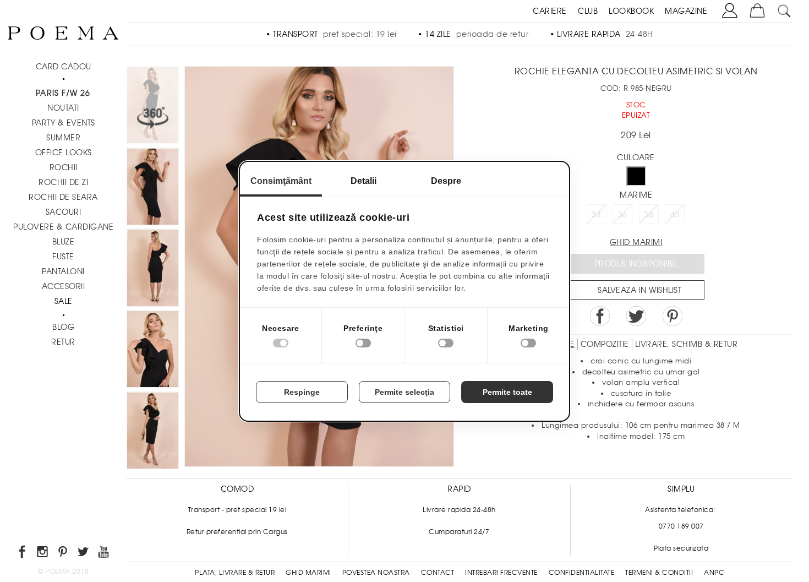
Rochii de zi (63, 182)
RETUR (63, 342)
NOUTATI (63, 108)
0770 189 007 (681, 526)
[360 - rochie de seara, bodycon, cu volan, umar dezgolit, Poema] (153, 188)
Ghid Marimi (308, 572)
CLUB (588, 11)
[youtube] (104, 553)
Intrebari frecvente (501, 572)
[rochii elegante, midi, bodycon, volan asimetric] (153, 269)
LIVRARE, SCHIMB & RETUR (686, 344)
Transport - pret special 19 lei (237, 510)
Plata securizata (681, 548)
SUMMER (63, 137)
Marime (636, 195)
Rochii (64, 167)
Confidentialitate (582, 572)
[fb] (23, 553)
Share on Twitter (636, 316)
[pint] (63, 553)
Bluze (63, 241)
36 (622, 214)
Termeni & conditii (659, 572)
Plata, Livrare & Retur (235, 572)
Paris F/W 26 (63, 93)
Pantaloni (63, 271)
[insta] (43, 553)
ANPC (714, 572)
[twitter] (84, 553)
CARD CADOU (63, 66)
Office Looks (63, 152)
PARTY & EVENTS (63, 122)
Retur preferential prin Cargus (237, 532)
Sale (63, 301)
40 (675, 214)
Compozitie (605, 344)
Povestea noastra (376, 572)
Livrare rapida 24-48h (459, 510)
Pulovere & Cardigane (63, 226)
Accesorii (63, 286)
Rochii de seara (63, 197)
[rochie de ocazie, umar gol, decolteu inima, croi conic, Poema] (153, 432)
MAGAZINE (686, 11)
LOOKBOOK (631, 11)
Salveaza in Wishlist (639, 290)
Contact (438, 572)
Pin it (672, 316)
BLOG (63, 327)
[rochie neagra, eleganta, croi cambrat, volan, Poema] (153, 350)
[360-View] (153, 107)
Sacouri (63, 212)
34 (596, 214)
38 (648, 214)
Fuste (63, 256)
